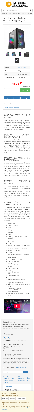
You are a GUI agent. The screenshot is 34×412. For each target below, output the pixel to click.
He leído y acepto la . (16, 367)
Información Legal (23, 377)
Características (8, 104)
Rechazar (12, 398)
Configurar (5, 398)
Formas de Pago (23, 380)
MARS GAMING (22, 67)
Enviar (25, 372)
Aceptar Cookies (21, 398)
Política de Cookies (24, 378)
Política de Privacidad (8, 363)
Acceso (14, 13)
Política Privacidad (8, 378)
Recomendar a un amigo (11, 107)
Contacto (23, 13)
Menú (6, 13)
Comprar (24, 90)
